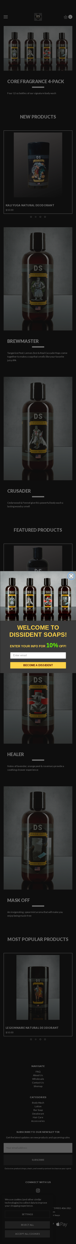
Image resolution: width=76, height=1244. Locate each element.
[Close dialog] (71, 576)
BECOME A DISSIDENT (38, 665)
